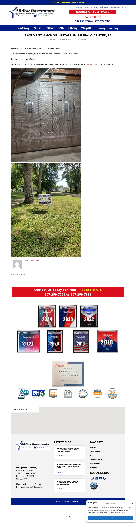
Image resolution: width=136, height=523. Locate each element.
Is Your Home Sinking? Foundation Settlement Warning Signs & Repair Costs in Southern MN (67, 482)
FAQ (91, 455)
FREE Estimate (95, 464)
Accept (111, 518)
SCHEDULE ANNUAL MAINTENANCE (68, 2)
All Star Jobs (22, 274)
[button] (132, 503)
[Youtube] (101, 478)
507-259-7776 (83, 21)
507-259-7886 (102, 21)
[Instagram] (92, 478)
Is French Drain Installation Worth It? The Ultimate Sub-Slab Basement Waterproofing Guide (68, 449)
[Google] (105, 478)
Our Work (93, 447)
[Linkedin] (96, 478)
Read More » (60, 456)
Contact (93, 468)
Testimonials (95, 460)
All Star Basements (32, 12)
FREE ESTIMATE (90, 290)
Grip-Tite (92, 64)
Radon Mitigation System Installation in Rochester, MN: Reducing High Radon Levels (69, 466)
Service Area (95, 451)
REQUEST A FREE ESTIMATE (92, 11)
